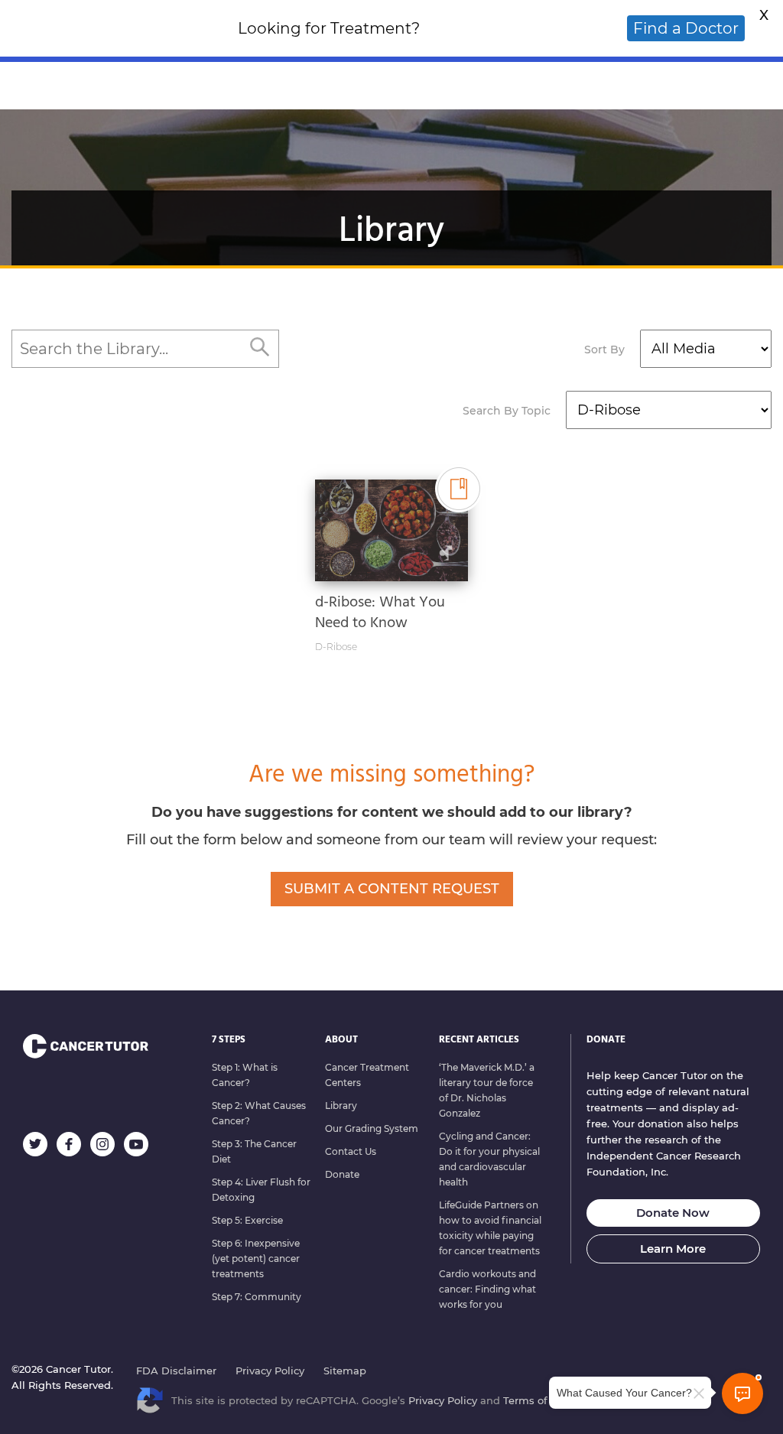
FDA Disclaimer (176, 1370)
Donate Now (673, 1212)
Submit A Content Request (391, 888)
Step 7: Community (256, 1296)
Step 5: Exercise (247, 1220)
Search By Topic (507, 411)
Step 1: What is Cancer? (245, 1075)
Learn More (673, 1248)
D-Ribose (336, 646)
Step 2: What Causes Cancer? (259, 1113)
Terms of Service (544, 1400)
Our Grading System (371, 1128)
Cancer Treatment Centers (367, 1075)
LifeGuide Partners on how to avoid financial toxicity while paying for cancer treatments (490, 1228)
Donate (342, 1174)
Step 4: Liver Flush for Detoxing (261, 1189)
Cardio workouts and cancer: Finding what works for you (487, 1289)
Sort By (604, 349)
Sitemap (344, 1370)
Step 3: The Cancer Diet (254, 1151)
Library (341, 1105)
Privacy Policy (270, 1370)
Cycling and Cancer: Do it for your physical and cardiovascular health (489, 1159)
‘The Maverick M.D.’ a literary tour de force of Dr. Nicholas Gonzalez (486, 1090)
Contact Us (350, 1151)
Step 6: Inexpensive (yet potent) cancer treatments (256, 1258)
